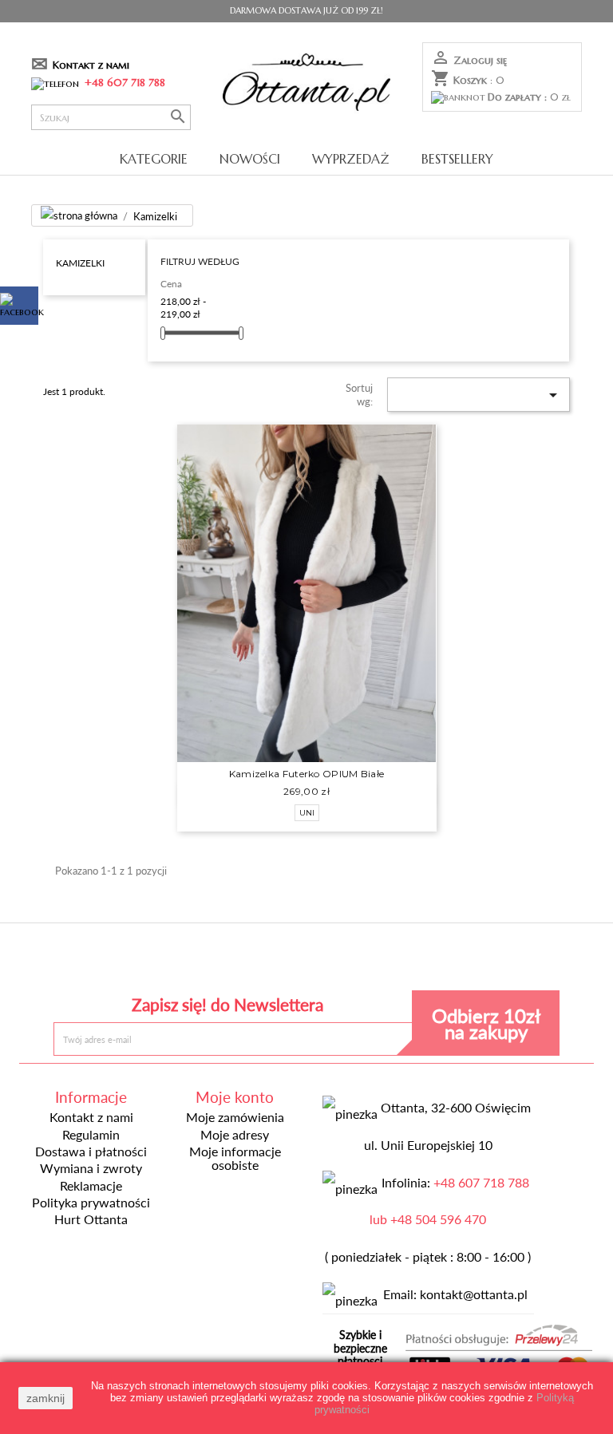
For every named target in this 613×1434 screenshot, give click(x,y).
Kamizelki (80, 262)
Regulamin (91, 1135)
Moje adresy (234, 1135)
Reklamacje (91, 1186)
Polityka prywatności (91, 1202)
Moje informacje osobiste (235, 1158)
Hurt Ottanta (91, 1219)
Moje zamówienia (235, 1117)
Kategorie (154, 159)
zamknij (45, 1398)
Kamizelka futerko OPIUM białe (307, 774)
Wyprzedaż (351, 159)
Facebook (190, 960)
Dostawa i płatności (91, 1151)
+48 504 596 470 (438, 1219)
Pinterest (306, 960)
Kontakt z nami (91, 65)
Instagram (423, 960)
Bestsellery (457, 159)
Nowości (249, 159)
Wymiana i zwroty (91, 1168)
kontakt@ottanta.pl (474, 1294)
